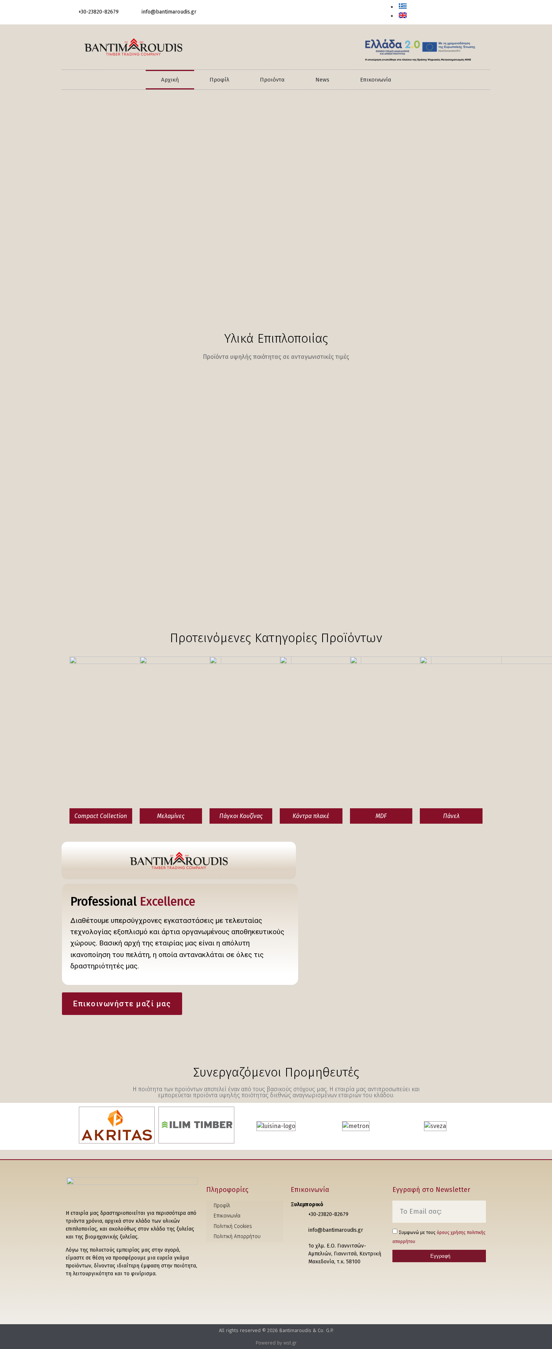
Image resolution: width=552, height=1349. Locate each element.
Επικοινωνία (375, 79)
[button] (478, 13)
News (322, 79)
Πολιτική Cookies (233, 1226)
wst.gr (290, 1343)
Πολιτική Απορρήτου (237, 1236)
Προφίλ (219, 79)
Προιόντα (272, 79)
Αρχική (170, 79)
